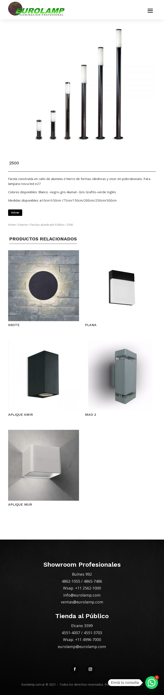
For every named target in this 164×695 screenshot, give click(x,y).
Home (12, 225)
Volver (15, 212)
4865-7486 (93, 581)
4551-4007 (71, 632)
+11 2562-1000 (88, 588)
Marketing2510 (132, 684)
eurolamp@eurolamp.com (82, 646)
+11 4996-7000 (88, 639)
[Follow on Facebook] (74, 669)
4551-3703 (93, 632)
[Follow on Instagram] (90, 669)
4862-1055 (71, 581)
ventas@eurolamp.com (82, 601)
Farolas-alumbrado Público (47, 225)
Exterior (23, 225)
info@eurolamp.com (82, 595)
